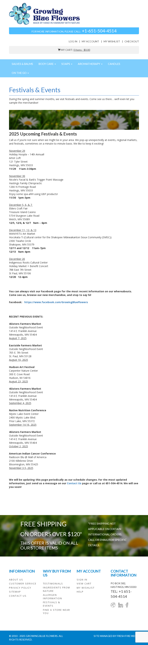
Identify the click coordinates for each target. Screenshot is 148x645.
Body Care (46, 63)
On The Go (19, 72)
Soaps (66, 63)
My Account (90, 41)
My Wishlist (112, 41)
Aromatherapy (89, 63)
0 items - (81, 49)
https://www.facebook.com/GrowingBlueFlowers (56, 302)
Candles (114, 63)
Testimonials (53, 583)
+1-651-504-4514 (99, 30)
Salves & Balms (22, 63)
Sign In (82, 579)
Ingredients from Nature (56, 589)
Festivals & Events (51, 604)
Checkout (132, 41)
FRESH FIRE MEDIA (128, 635)
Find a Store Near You (56, 611)
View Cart (84, 583)
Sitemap (15, 591)
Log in (73, 41)
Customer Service (22, 583)
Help (80, 591)
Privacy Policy (20, 587)
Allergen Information (52, 596)
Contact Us (74, 483)
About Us (16, 579)
